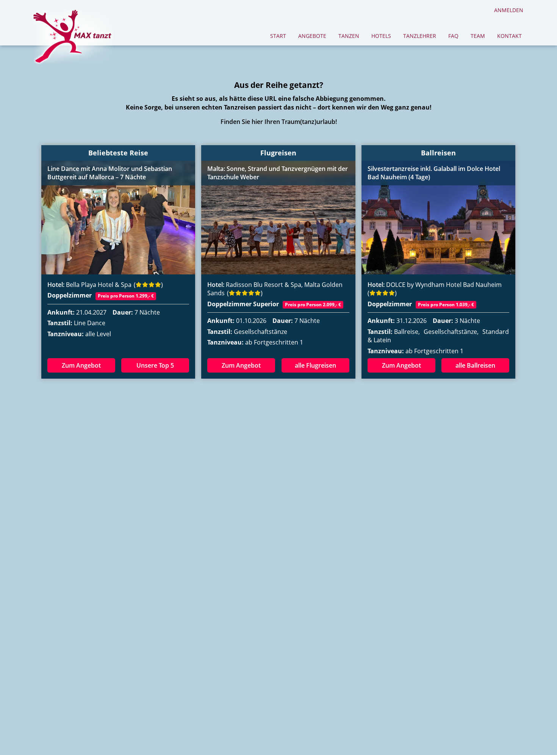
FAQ (453, 35)
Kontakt (509, 35)
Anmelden (508, 10)
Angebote (312, 35)
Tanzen (348, 35)
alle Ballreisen (475, 365)
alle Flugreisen (315, 365)
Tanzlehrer (419, 35)
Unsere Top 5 (155, 365)
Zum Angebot (81, 365)
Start (278, 35)
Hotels (381, 35)
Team (478, 35)
